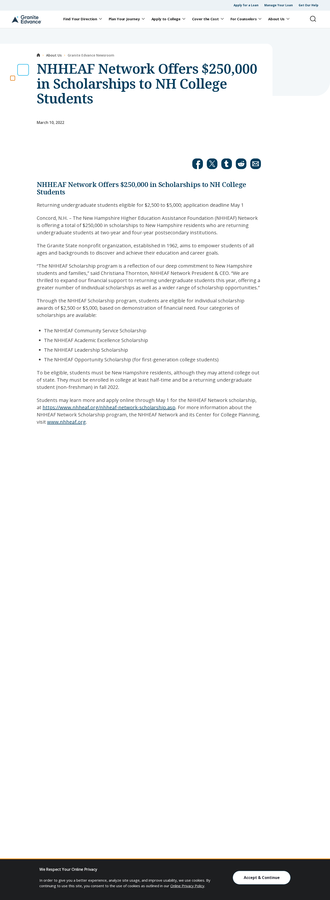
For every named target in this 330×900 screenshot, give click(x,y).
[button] (197, 163)
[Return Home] (27, 19)
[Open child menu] (100, 19)
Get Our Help (308, 5)
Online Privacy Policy (187, 885)
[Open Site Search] (313, 19)
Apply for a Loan (246, 5)
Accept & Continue (262, 877)
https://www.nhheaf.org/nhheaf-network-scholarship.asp (109, 407)
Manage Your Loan (278, 5)
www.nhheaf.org (66, 422)
